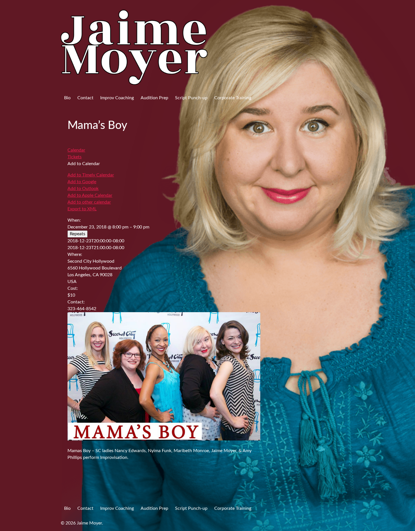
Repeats (77, 234)
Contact (85, 98)
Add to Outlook (83, 188)
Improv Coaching (117, 98)
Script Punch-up (191, 98)
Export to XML (82, 209)
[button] (83, 163)
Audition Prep (154, 98)
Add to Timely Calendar (90, 175)
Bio (67, 98)
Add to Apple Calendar (89, 195)
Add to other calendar (89, 202)
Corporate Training (232, 98)
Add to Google (81, 182)
